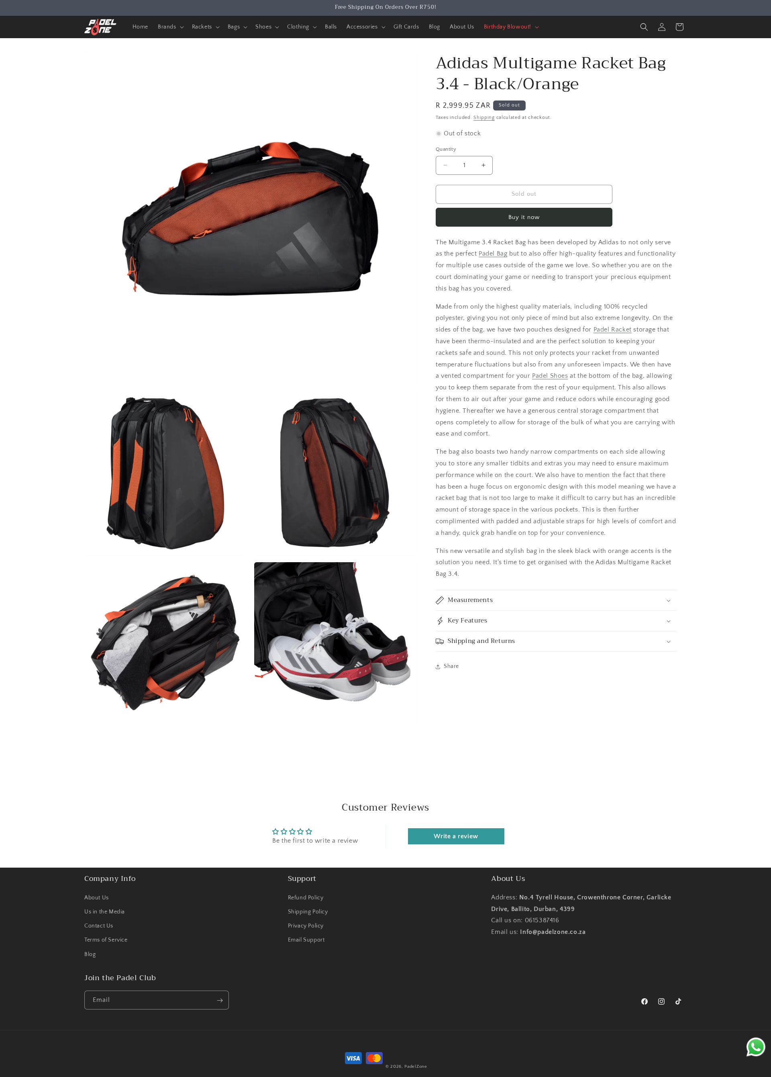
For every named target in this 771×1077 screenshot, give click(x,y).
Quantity (446, 149)
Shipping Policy (308, 911)
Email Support (306, 940)
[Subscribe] (219, 1000)
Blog (90, 954)
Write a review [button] (456, 836)
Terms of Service (106, 940)
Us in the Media (104, 911)
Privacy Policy (306, 926)
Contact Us (98, 926)
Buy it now (524, 217)
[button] (170, 26)
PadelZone (415, 1066)
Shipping (484, 117)
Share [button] (451, 666)
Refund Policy (306, 897)
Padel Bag (493, 253)
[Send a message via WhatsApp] (756, 1047)
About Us (96, 897)
